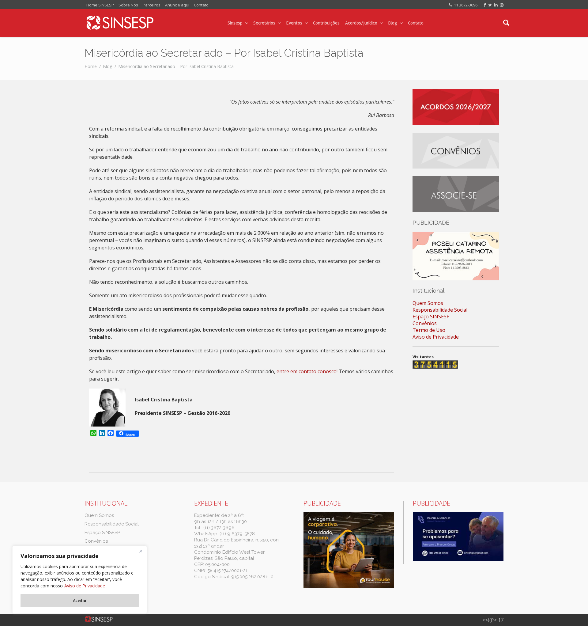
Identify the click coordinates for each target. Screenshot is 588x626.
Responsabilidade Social (440, 309)
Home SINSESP (100, 5)
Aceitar (80, 600)
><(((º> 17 (492, 620)
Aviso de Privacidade (84, 586)
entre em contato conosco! (307, 371)
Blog (107, 66)
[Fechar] (140, 551)
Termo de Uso (429, 330)
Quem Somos (428, 303)
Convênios (425, 323)
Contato (201, 5)
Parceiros (151, 5)
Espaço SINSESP (431, 316)
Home (91, 66)
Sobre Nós (128, 5)
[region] (79, 580)
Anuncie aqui (177, 5)
